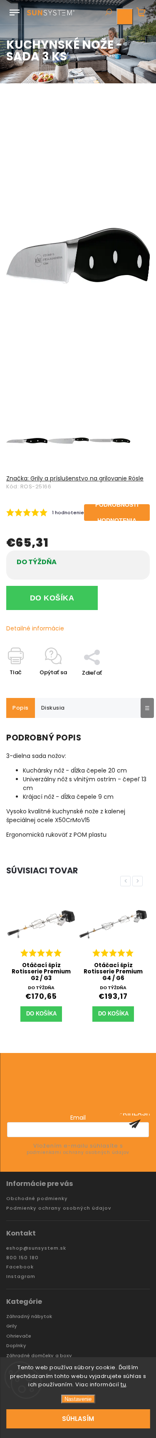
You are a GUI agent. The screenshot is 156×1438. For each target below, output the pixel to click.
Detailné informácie (35, 628)
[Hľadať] (108, 13)
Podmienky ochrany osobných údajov (58, 1208)
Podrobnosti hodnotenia (117, 512)
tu (123, 1384)
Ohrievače (18, 1336)
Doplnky (16, 1346)
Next (139, 881)
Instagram (20, 1276)
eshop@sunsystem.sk (36, 1248)
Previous (127, 881)
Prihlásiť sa (135, 1123)
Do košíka (52, 598)
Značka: (75, 478)
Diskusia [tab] (53, 707)
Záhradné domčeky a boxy (39, 1356)
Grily (11, 1326)
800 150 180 (22, 1258)
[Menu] (14, 11)
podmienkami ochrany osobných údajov (78, 1152)
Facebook (20, 1267)
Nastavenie (78, 1399)
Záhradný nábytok (29, 1316)
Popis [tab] (20, 707)
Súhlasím (78, 1418)
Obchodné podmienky (37, 1198)
